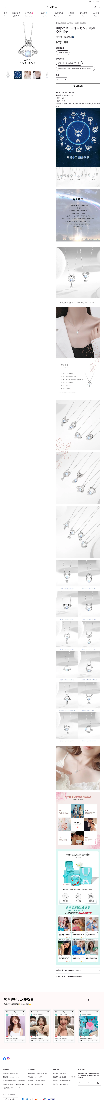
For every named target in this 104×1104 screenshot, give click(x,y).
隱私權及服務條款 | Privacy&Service (13, 1084)
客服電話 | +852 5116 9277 (61, 1084)
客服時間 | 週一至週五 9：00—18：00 (64, 1077)
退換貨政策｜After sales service (12, 1088)
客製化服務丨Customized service (37, 1073)
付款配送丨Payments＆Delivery (37, 1077)
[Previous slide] (90, 1000)
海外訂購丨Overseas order (35, 1084)
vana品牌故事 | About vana (10, 1073)
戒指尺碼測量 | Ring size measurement (14, 1081)
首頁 (57, 23)
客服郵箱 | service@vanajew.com (62, 1081)
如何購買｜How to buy (59, 1073)
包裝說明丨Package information (12, 1077)
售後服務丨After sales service (36, 1081)
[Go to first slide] (98, 1000)
